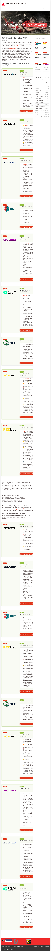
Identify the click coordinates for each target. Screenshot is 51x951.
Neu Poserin (42, 109)
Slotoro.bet (26, 243)
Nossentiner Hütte (42, 80)
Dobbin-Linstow (42, 96)
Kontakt (35, 946)
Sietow (40, 110)
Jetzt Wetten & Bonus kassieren (27, 111)
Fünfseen (42, 94)
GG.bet (30, 45)
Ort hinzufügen (29, 8)
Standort (36, 8)
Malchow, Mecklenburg (42, 82)
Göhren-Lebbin (42, 86)
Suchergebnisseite (44, 8)
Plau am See (42, 90)
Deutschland (12, 48)
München (9, 509)
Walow (42, 104)
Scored (25, 164)
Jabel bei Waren (42, 102)
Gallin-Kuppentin (42, 114)
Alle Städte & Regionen (18, 8)
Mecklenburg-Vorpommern (25, 937)
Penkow (42, 92)
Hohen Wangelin (42, 100)
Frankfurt (4, 509)
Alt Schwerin (23, 74)
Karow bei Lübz (42, 84)
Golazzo (25, 78)
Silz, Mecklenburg (42, 78)
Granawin (25, 295)
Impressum (46, 946)
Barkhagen (42, 98)
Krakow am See (42, 117)
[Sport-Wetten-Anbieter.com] (14, 4)
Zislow (40, 88)
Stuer (42, 112)
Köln (24, 509)
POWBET (27, 379)
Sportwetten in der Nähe (7, 937)
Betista (26, 125)
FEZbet (24, 431)
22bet (17, 45)
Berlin (18, 509)
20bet (5, 47)
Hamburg (14, 509)
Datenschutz (40, 946)
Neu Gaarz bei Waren (42, 107)
